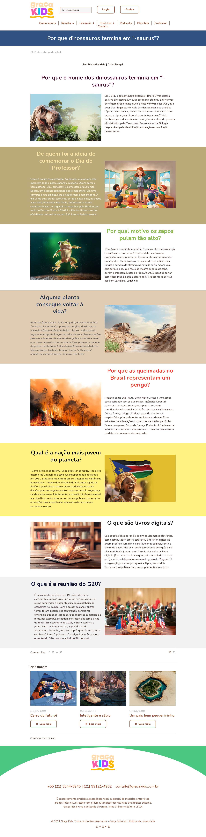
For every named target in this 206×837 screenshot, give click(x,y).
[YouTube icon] (106, 826)
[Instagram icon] (109, 826)
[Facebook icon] (100, 826)
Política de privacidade (142, 821)
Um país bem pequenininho (151, 715)
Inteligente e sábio (95, 715)
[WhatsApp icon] (97, 826)
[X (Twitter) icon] (103, 826)
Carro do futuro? (43, 715)
